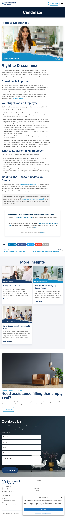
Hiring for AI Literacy (11, 286)
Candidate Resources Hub (28, 184)
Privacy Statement (46, 513)
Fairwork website (18, 98)
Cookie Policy (38, 513)
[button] (62, 497)
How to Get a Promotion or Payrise (33, 199)
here (35, 227)
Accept (43, 509)
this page (42, 232)
